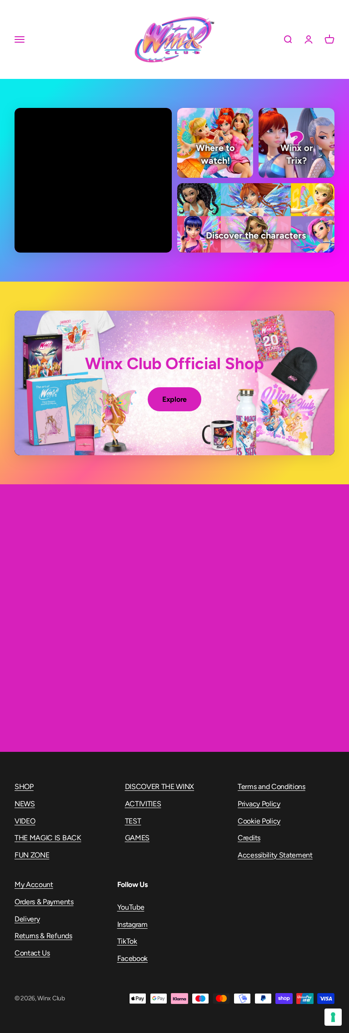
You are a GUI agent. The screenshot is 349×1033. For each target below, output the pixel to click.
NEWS (25, 803)
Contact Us (32, 953)
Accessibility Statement (275, 855)
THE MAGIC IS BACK (48, 837)
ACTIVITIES (143, 803)
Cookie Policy (259, 821)
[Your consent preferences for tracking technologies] (333, 1017)
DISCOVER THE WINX (159, 786)
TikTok (127, 941)
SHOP (24, 786)
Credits (249, 837)
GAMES (137, 837)
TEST (133, 821)
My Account (34, 884)
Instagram (132, 924)
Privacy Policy (259, 803)
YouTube (131, 907)
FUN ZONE (32, 855)
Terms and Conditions (271, 786)
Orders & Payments (44, 901)
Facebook (132, 958)
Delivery (27, 919)
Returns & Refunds (43, 935)
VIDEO (25, 821)
